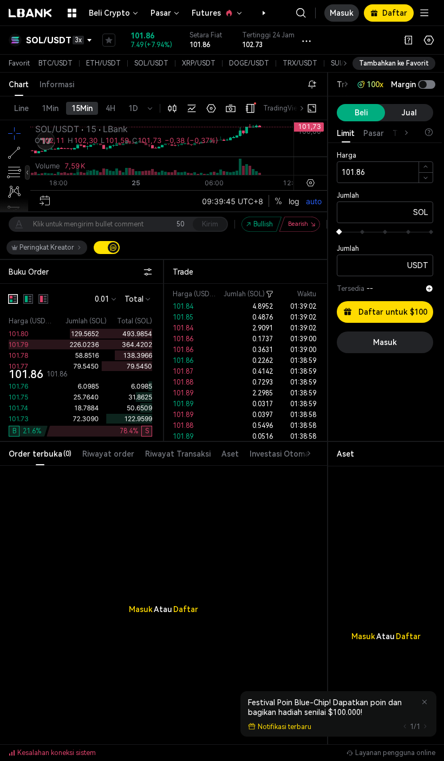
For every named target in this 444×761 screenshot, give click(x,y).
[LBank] (30, 13)
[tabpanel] (163, 587)
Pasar (161, 13)
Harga (346, 155)
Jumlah (348, 195)
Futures (206, 13)
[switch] (107, 247)
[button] (258, 13)
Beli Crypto (109, 13)
